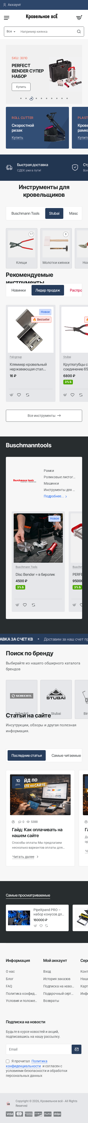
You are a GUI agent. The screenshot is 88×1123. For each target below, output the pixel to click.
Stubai (54, 213)
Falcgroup (16, 357)
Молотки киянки (56, 263)
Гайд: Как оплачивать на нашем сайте (37, 832)
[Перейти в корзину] (79, 18)
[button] (21, 98)
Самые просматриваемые (28, 895)
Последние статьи (26, 755)
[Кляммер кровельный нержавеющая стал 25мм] (31, 330)
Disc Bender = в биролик (35, 574)
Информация (18, 960)
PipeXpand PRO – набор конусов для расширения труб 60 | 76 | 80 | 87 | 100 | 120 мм (48, 912)
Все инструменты (41, 416)
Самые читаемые (66, 755)
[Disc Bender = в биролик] (38, 538)
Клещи (21, 263)
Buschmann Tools (25, 213)
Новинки (18, 290)
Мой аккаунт (55, 960)
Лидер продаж (47, 290)
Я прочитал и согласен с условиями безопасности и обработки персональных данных (36, 1068)
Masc (73, 213)
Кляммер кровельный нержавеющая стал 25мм (28, 367)
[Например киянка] (79, 31)
